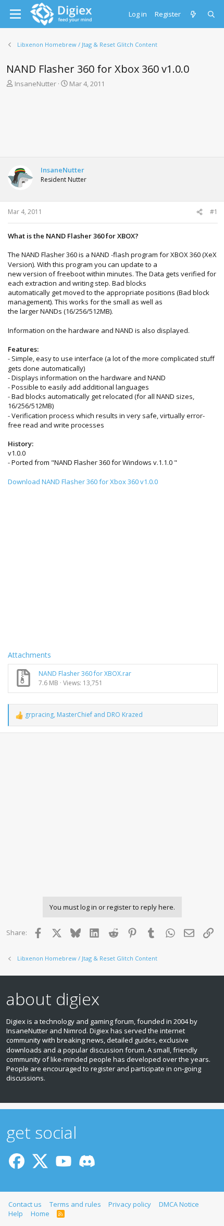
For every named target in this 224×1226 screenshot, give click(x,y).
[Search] (212, 14)
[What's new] (194, 14)
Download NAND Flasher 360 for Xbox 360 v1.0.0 (83, 481)
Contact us (25, 1204)
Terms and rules (75, 1204)
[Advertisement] (112, 126)
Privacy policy (129, 1204)
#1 (214, 211)
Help (15, 1213)
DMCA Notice (179, 1204)
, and (84, 715)
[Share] (199, 212)
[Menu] (15, 14)
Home (40, 1213)
